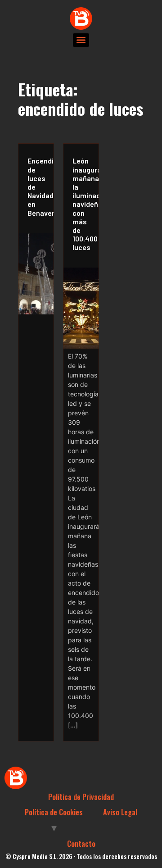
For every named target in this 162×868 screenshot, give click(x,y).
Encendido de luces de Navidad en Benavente (38, 186)
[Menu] (81, 40)
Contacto (81, 843)
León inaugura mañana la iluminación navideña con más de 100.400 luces (83, 203)
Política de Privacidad (81, 796)
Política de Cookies (54, 812)
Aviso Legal (120, 812)
